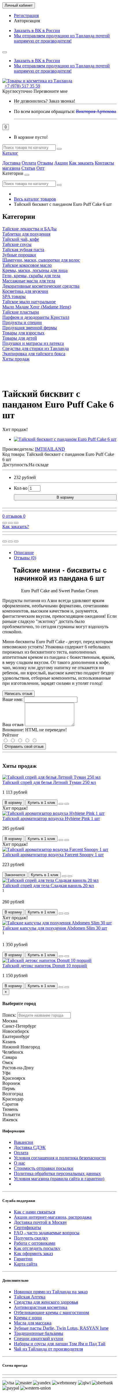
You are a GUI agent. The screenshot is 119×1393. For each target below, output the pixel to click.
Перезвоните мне (51, 91)
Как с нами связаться (34, 1211)
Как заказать (81, 162)
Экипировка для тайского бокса (33, 353)
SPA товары (14, 296)
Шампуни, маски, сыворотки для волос (41, 260)
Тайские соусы (16, 244)
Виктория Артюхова (96, 111)
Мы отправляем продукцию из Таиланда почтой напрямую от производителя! (62, 38)
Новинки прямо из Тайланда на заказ (51, 1291)
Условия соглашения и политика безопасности (60, 1157)
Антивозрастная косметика (40, 1307)
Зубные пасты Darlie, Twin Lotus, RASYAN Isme (61, 1328)
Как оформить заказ (33, 1253)
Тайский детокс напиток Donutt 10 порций (44, 965)
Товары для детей (19, 338)
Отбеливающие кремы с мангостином (51, 1312)
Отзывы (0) (25, 557)
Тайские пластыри (20, 312)
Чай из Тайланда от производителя (48, 1348)
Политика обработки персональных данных (57, 1173)
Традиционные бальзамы (38, 1333)
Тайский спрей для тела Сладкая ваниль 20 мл (48, 885)
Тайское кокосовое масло (27, 265)
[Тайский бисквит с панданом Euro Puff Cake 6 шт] (65, 439)
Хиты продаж (15, 358)
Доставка (11, 162)
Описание (24, 552)
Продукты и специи (22, 322)
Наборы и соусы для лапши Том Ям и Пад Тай (59, 1343)
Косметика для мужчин (25, 291)
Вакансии (23, 1142)
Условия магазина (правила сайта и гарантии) (59, 1178)
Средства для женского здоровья (46, 1302)
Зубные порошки (19, 254)
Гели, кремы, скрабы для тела (31, 275)
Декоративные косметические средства (40, 286)
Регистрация (26, 15)
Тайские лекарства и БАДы (29, 228)
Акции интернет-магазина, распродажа (53, 1217)
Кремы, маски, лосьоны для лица (35, 270)
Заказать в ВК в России (37, 30)
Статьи (28, 168)
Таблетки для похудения (26, 234)
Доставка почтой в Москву (40, 1222)
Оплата (29, 162)
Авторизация (27, 20)
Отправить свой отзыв (24, 746)
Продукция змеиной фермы (29, 327)
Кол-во (20, 488)
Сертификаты (27, 1227)
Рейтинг (10, 734)
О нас (19, 1163)
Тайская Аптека (29, 1296)
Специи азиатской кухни (38, 1338)
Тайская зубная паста (23, 249)
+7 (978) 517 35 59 (22, 86)
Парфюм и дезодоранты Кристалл (35, 317)
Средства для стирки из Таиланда (35, 348)
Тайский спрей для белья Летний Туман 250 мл (49, 782)
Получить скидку (31, 1237)
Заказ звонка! (44, 101)
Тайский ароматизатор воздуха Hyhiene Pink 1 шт (51, 818)
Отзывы (45, 162)
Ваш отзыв (13, 724)
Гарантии (23, 1258)
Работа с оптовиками (34, 1243)
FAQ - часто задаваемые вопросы (46, 1232)
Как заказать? (15, 526)
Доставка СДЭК (30, 1147)
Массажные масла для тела (28, 280)
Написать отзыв (18, 693)
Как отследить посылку (37, 1248)
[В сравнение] (16, 523)
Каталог (10, 153)
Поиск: (9, 1015)
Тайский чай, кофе (20, 239)
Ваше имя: (12, 699)
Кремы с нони (28, 1317)
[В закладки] (10, 523)
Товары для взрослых (23, 332)
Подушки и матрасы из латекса (33, 343)
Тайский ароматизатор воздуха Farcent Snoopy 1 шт (53, 854)
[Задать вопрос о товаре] (4, 523)
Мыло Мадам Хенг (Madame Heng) (36, 306)
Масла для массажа (32, 1322)
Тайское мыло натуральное (29, 301)
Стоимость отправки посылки (43, 1168)
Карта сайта (25, 1263)
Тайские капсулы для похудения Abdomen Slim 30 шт (54, 928)
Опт (40, 168)
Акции (61, 162)
